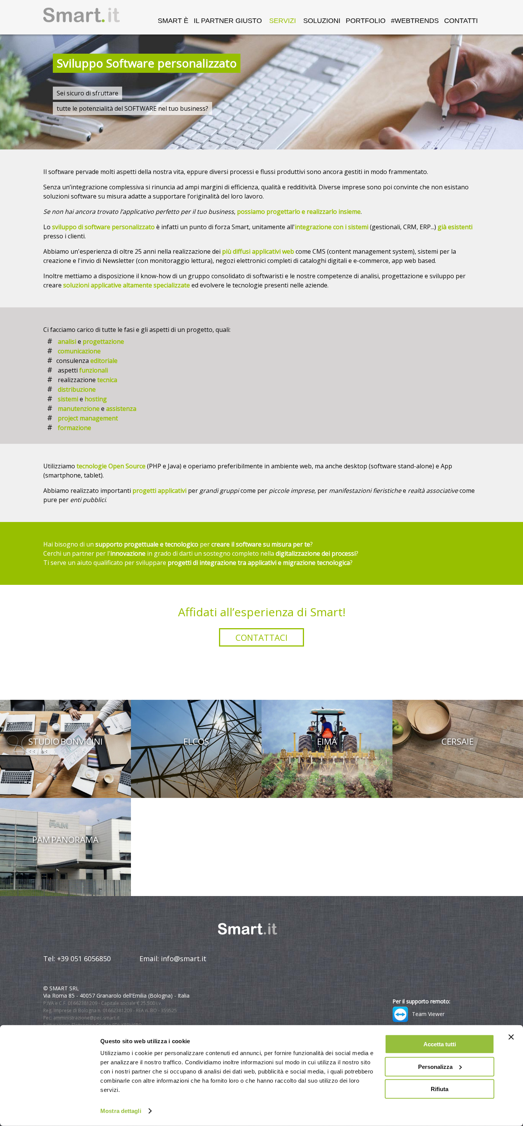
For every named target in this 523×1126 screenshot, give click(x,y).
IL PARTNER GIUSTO (228, 21)
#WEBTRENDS (415, 21)
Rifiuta (439, 1089)
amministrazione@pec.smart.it (86, 1017)
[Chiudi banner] (511, 1037)
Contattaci (261, 637)
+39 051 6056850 (84, 958)
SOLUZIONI (321, 21)
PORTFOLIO (366, 21)
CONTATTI (461, 21)
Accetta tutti (439, 1044)
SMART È (173, 21)
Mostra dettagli (120, 1111)
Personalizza (435, 1066)
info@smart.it (183, 958)
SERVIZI (282, 21)
